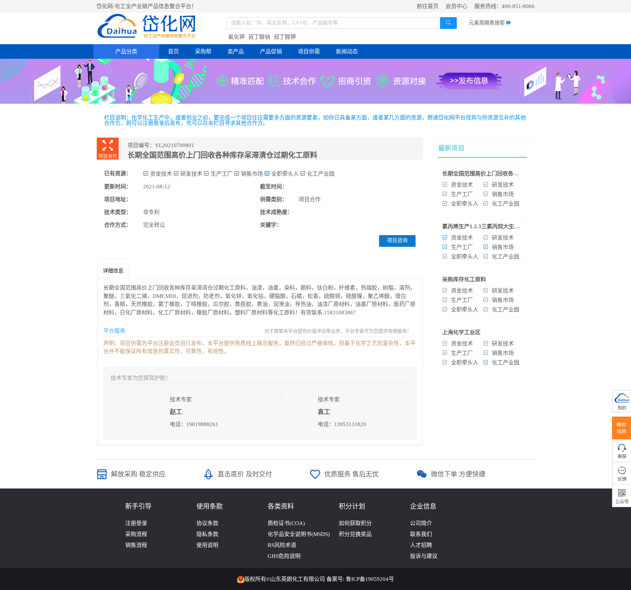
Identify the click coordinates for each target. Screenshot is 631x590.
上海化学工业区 (461, 332)
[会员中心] (621, 401)
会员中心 (456, 6)
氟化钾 (236, 37)
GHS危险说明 (284, 556)
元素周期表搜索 (487, 23)
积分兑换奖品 (355, 534)
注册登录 (136, 523)
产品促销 (271, 51)
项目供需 (309, 51)
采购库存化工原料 (464, 279)
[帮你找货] (621, 428)
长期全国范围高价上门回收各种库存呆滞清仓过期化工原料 (480, 176)
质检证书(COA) (286, 523)
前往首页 (428, 6)
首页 (173, 51)
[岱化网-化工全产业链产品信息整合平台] (146, 26)
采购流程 (136, 534)
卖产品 (235, 51)
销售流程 (136, 545)
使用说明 (207, 545)
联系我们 (421, 534)
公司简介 (421, 523)
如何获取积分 (355, 523)
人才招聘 (421, 545)
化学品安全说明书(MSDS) (299, 534)
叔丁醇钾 (285, 37)
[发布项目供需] (315, 81)
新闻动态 (347, 51)
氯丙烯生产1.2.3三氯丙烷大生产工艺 (481, 229)
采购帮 (203, 51)
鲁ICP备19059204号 (370, 579)
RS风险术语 (282, 545)
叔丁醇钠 (259, 37)
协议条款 (207, 523)
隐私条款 (207, 534)
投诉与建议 (423, 556)
